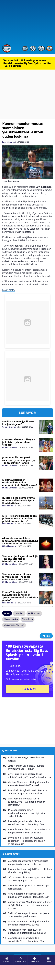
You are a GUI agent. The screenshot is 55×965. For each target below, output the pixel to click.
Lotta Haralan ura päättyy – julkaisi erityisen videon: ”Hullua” (18, 442)
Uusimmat (11, 750)
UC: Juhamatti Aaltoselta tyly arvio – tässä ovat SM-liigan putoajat (29, 879)
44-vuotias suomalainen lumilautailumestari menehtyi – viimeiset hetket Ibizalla (20, 540)
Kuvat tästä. (8, 289)
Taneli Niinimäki (10, 427)
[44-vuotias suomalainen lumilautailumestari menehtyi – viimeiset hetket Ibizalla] (46, 543)
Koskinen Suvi (34, 613)
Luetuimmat (12, 853)
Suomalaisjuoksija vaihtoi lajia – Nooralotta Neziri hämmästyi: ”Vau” (20, 558)
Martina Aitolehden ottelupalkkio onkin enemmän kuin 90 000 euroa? (19, 482)
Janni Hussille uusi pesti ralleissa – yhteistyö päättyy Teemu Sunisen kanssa (18, 460)
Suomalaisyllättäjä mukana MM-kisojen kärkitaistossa (28, 887)
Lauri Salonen (8, 142)
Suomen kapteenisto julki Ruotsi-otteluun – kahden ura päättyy (30, 871)
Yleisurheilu (27, 619)
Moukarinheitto (11, 619)
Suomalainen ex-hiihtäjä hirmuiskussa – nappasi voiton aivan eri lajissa (16, 576)
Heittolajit (19, 613)
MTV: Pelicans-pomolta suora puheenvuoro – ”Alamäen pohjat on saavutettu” (19, 518)
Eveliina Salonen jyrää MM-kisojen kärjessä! (18, 423)
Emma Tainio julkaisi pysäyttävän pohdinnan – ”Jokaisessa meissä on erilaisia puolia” (20, 596)
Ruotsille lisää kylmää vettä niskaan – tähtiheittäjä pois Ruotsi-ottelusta (18, 500)
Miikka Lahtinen (9, 447)
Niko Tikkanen (9, 505)
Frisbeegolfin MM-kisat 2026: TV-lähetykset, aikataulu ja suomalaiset (27, 931)
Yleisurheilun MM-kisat (14, 625)
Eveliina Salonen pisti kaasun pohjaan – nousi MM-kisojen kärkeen (28, 915)
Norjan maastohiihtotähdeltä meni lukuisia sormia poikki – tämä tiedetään (28, 895)
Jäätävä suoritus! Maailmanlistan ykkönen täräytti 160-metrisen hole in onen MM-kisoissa (30, 905)
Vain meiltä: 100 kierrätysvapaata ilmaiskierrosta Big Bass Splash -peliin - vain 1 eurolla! (27, 63)
